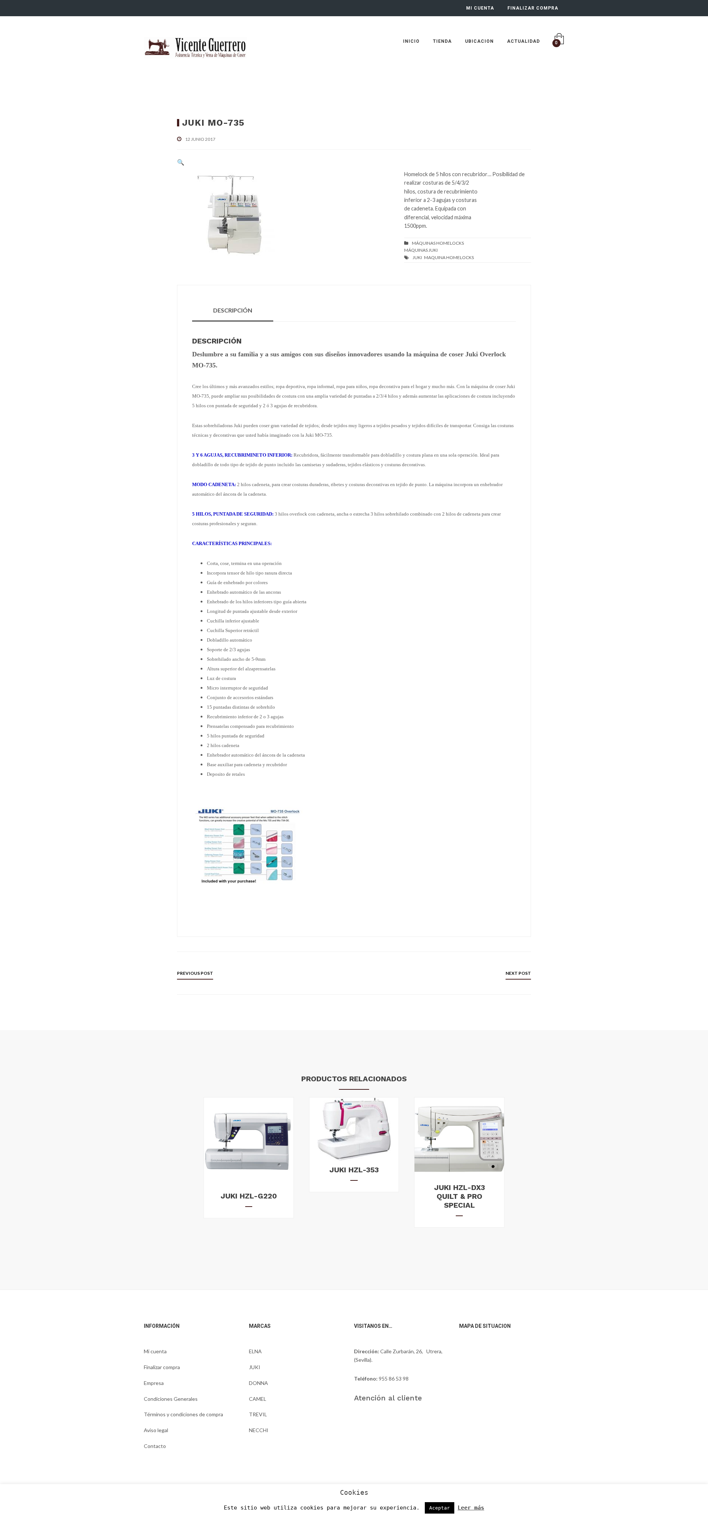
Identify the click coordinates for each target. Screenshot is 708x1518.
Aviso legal (156, 1430)
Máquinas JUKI (421, 250)
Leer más (471, 1507)
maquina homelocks (449, 257)
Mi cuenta (155, 1351)
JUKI (417, 257)
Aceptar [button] (439, 1508)
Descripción (232, 310)
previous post (195, 973)
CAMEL (257, 1399)
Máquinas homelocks (438, 243)
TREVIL (258, 1414)
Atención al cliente (388, 1397)
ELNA (255, 1351)
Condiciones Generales (171, 1399)
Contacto (155, 1446)
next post (518, 973)
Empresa (154, 1383)
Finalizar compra (162, 1367)
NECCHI (258, 1430)
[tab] (232, 310)
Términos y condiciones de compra (183, 1414)
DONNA (258, 1383)
